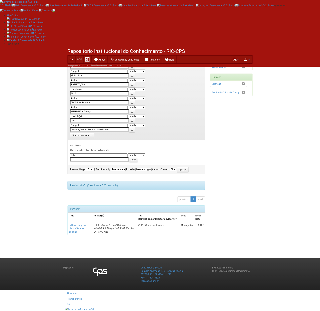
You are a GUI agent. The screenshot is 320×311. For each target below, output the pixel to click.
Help (169, 59)
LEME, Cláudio (219, 66)
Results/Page (77, 169)
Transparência (74, 298)
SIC (69, 304)
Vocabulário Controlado (124, 59)
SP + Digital (6, 5)
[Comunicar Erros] (53, 10)
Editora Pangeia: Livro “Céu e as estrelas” (77, 228)
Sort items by (103, 169)
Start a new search (82, 135)
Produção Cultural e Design (226, 92)
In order (130, 169)
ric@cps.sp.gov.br (150, 281)
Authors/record (160, 169)
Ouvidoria (72, 293)
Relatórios (152, 59)
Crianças (216, 84)
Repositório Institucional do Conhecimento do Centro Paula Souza (97, 65)
